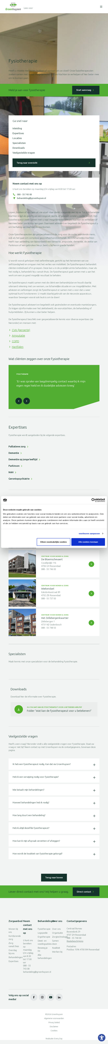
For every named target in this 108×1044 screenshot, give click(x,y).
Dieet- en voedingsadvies (43, 942)
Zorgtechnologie (57, 937)
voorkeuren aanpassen (89, 533)
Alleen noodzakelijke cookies (53, 542)
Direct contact (84, 892)
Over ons (56, 929)
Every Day (58, 1039)
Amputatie (18, 335)
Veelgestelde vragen (24, 152)
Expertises (18, 133)
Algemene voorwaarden (54, 1018)
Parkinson (14, 465)
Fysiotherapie (43, 929)
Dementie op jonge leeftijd (23, 459)
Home (11, 106)
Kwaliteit (56, 948)
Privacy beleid (54, 1022)
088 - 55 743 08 (24, 194)
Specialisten (19, 143)
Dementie (14, 453)
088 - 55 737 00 (48, 598)
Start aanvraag (83, 90)
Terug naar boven (54, 877)
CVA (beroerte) (21, 329)
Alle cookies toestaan (88, 542)
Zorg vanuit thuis (14, 944)
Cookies (54, 1031)
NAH (11, 472)
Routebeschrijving (75, 941)
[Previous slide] (18, 401)
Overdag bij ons (13, 952)
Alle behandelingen (43, 956)
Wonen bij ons (13, 930)
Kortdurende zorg (14, 937)
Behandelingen (23, 106)
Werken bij (57, 952)
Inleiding (17, 128)
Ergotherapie (43, 937)
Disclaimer (54, 1026)
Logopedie (43, 933)
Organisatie (57, 933)
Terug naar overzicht (27, 163)
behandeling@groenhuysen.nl (31, 198)
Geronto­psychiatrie (19, 478)
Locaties (17, 138)
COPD (15, 341)
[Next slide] (26, 401)
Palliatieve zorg (17, 446)
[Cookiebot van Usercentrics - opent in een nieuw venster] (93, 500)
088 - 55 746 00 (48, 569)
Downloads (19, 147)
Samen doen (55, 942)
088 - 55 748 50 (48, 628)
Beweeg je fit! (43, 949)
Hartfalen (17, 346)
